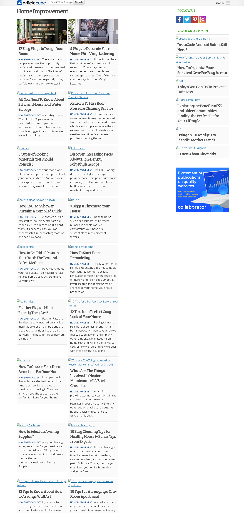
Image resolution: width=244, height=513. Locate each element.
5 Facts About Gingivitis (196, 153)
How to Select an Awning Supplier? (38, 434)
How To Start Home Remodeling (85, 255)
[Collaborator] (202, 210)
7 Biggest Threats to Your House (90, 208)
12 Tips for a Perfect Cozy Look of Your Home (90, 314)
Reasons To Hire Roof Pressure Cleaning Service (91, 105)
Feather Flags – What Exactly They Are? (35, 310)
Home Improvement (29, 59)
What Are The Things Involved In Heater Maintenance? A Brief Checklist (88, 378)
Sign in (220, 2)
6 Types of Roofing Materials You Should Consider (35, 159)
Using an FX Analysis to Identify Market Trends (196, 137)
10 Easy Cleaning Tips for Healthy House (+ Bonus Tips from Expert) (93, 436)
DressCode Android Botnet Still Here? (202, 47)
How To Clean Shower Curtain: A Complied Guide (40, 208)
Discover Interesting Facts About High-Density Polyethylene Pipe (91, 159)
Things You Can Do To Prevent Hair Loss (201, 89)
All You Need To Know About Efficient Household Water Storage (41, 104)
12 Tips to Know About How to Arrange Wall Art (40, 493)
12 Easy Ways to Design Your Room (41, 51)
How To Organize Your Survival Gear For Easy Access (202, 70)
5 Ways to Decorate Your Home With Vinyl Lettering (92, 51)
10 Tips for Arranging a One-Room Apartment (93, 493)
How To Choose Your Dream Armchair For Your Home (41, 369)
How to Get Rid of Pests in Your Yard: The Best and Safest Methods (38, 257)
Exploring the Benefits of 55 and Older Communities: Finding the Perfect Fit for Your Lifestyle (199, 113)
